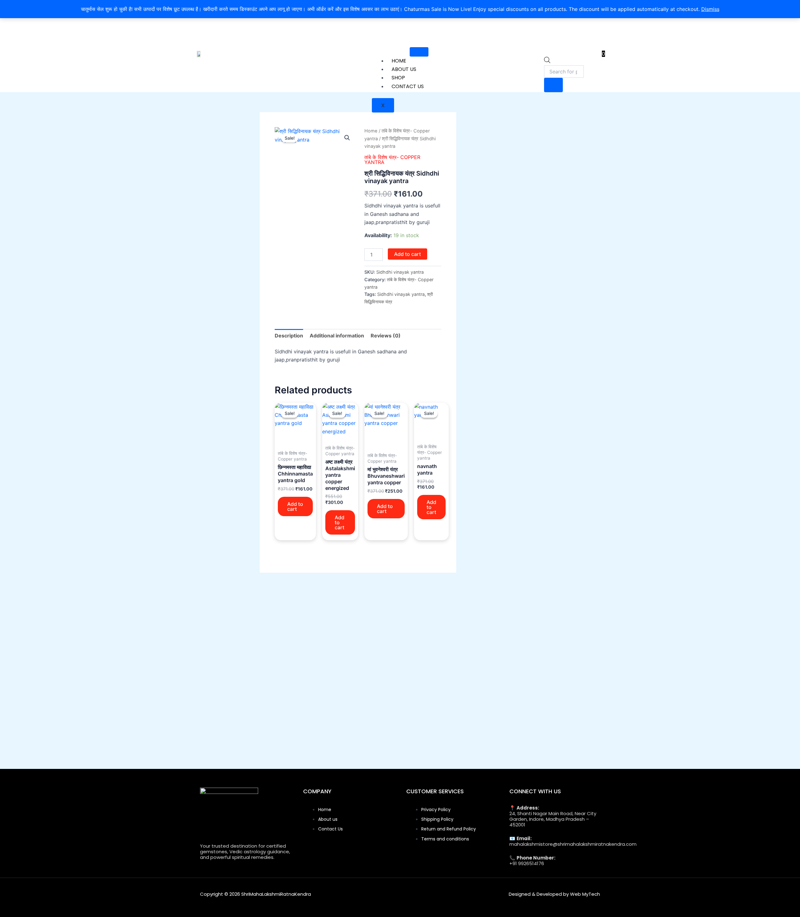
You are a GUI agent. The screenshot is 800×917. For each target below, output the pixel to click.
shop (398, 77)
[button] (347, 137)
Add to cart (407, 254)
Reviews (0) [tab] (386, 335)
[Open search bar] (547, 61)
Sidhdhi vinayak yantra (401, 294)
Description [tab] (289, 335)
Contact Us (408, 86)
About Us (404, 69)
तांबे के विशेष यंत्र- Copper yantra (392, 159)
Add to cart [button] (295, 506)
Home (399, 60)
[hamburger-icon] (419, 52)
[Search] (553, 85)
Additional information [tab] (337, 335)
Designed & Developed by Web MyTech (554, 894)
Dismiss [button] (710, 9)
